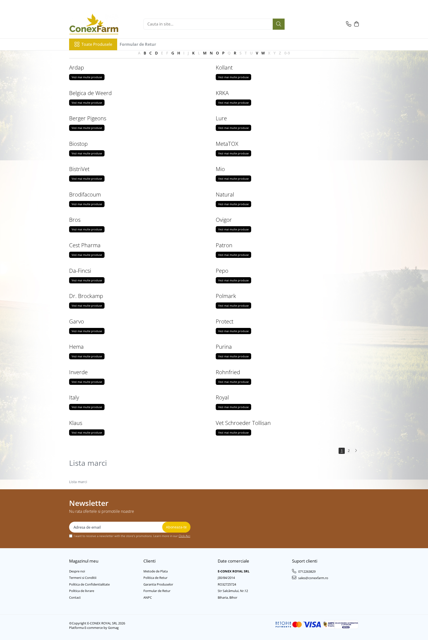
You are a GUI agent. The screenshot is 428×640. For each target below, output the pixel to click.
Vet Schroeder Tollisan (243, 422)
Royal (222, 397)
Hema (76, 346)
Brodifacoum (85, 194)
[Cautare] (279, 24)
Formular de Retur (138, 44)
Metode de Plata (155, 571)
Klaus (75, 422)
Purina (224, 346)
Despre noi (77, 571)
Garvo (76, 321)
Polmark (226, 295)
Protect (224, 321)
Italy (74, 397)
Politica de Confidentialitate (89, 584)
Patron (224, 245)
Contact (75, 597)
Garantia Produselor (158, 584)
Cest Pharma (85, 245)
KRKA (222, 93)
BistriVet (79, 168)
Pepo (222, 270)
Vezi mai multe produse (87, 77)
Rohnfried (228, 372)
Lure (221, 118)
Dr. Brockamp (86, 295)
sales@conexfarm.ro (312, 578)
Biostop (78, 143)
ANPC (147, 597)
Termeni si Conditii (82, 577)
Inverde (78, 372)
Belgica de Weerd (90, 93)
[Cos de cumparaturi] (356, 24)
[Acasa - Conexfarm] (94, 24)
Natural (225, 194)
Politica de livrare (81, 591)
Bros (74, 219)
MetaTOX (227, 143)
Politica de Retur (155, 577)
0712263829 (306, 571)
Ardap (76, 67)
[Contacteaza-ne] (348, 24)
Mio (220, 168)
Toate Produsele (96, 44)
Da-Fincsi (80, 270)
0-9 (287, 52)
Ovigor (224, 219)
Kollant (224, 67)
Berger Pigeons (87, 118)
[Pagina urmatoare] (355, 451)
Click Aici (184, 536)
